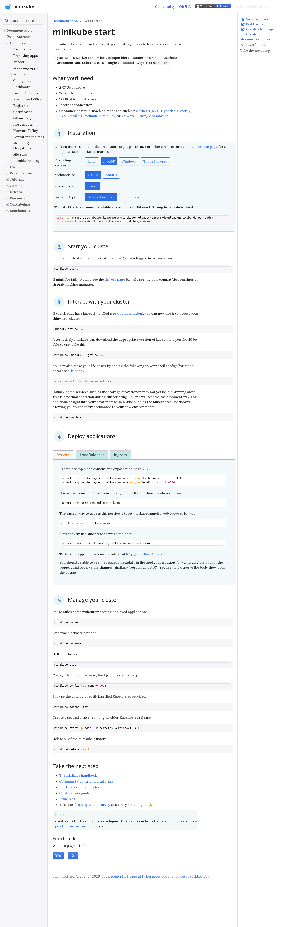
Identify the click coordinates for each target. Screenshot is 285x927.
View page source (260, 19)
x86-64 (93, 175)
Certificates (22, 112)
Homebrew (131, 197)
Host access (23, 124)
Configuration (24, 80)
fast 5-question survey (92, 805)
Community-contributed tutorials (86, 781)
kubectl (77, 371)
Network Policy (25, 130)
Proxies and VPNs (27, 99)
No (73, 855)
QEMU (154, 111)
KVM (63, 116)
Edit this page (256, 24)
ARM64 (111, 175)
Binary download (101, 197)
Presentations (21, 173)
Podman (90, 116)
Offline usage (23, 118)
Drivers (16, 192)
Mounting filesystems (22, 145)
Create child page (259, 29)
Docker (141, 111)
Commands (19, 185)
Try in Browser (155, 161)
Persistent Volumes (28, 137)
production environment (75, 826)
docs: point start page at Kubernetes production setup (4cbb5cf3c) (155, 876)
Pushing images (25, 93)
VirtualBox (107, 116)
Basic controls (24, 49)
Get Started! (20, 37)
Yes (58, 855)
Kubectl (19, 62)
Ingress (120, 454)
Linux (92, 161)
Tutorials (17, 179)
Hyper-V (183, 111)
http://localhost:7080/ (144, 554)
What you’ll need (253, 45)
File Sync (20, 154)
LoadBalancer (92, 454)
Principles (67, 799)
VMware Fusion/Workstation (145, 116)
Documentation (19, 30)
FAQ (13, 167)
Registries (21, 105)
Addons (19, 74)
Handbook (18, 43)
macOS (109, 161)
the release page (204, 146)
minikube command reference (83, 787)
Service (63, 454)
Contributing (20, 204)
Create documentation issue (258, 36)
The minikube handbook (78, 775)
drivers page (115, 279)
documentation (129, 313)
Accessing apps (25, 68)
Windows (129, 161)
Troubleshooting (26, 160)
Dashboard (22, 87)
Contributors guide (74, 793)
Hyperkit (168, 111)
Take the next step (255, 50)
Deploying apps (25, 55)
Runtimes (17, 198)
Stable (92, 186)
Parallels (75, 116)
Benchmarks (20, 211)
